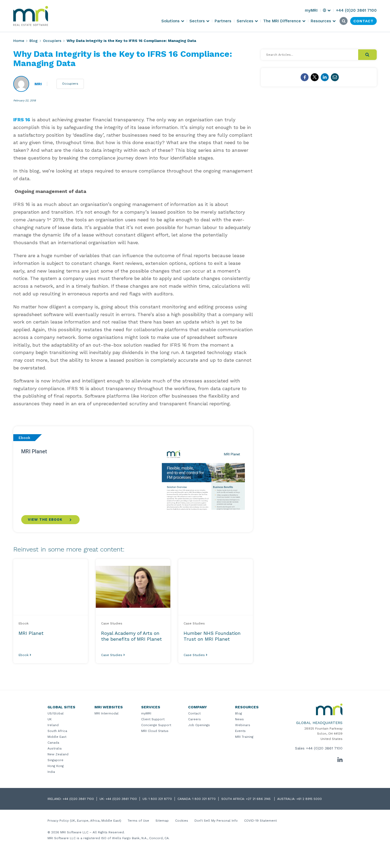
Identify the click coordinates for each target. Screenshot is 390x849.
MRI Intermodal (106, 713)
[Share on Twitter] (315, 77)
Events (240, 731)
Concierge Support (156, 725)
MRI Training (244, 737)
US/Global (55, 713)
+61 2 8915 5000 (309, 799)
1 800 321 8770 (160, 799)
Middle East (56, 737)
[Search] (367, 54)
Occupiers (52, 40)
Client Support (152, 719)
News (239, 719)
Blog (33, 40)
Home (18, 40)
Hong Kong (55, 766)
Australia (54, 748)
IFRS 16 (21, 119)
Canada (53, 742)
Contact (194, 713)
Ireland (53, 725)
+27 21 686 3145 (259, 799)
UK (49, 719)
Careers (194, 719)
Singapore (55, 760)
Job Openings (199, 725)
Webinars (242, 725)
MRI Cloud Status (154, 731)
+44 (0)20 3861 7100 (324, 748)
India (51, 772)
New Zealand (57, 754)
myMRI (146, 713)
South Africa (57, 731)
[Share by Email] (335, 77)
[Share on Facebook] (305, 77)
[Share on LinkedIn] (325, 77)
